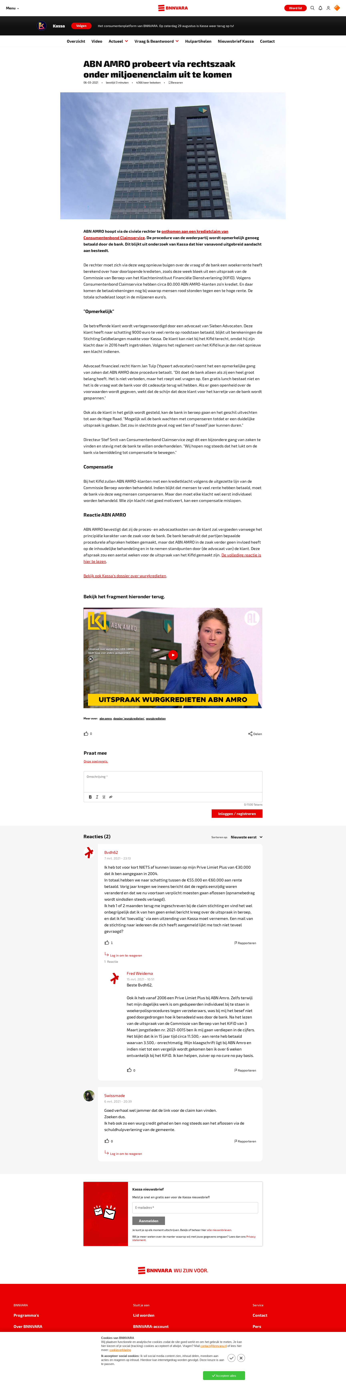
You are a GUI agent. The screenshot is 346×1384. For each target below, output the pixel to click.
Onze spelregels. (96, 761)
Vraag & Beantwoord (154, 41)
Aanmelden (148, 1221)
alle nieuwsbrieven (219, 1230)
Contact (267, 41)
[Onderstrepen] (104, 797)
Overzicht (76, 41)
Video (97, 41)
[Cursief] (97, 797)
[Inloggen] (328, 8)
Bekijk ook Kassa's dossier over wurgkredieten (124, 575)
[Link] (111, 797)
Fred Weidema (140, 973)
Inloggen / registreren (237, 813)
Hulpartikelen (198, 41)
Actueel (116, 41)
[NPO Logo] (337, 8)
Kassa (59, 25)
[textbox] (173, 781)
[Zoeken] (312, 8)
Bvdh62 (111, 852)
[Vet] (90, 797)
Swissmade (114, 1095)
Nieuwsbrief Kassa (236, 41)
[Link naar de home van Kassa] (41, 26)
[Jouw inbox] (320, 8)
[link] (106, 718)
